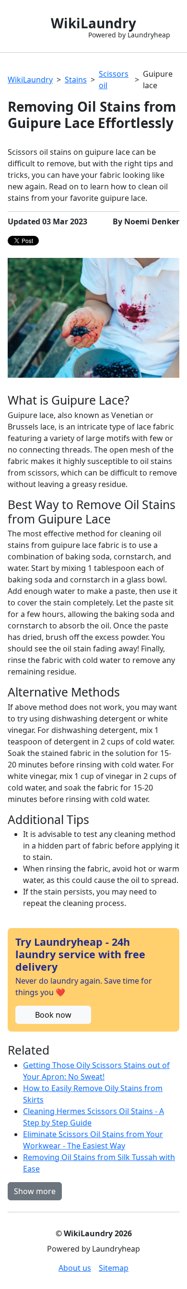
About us (74, 1268)
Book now (53, 1015)
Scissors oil (114, 80)
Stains (76, 79)
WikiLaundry (30, 79)
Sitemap (114, 1268)
